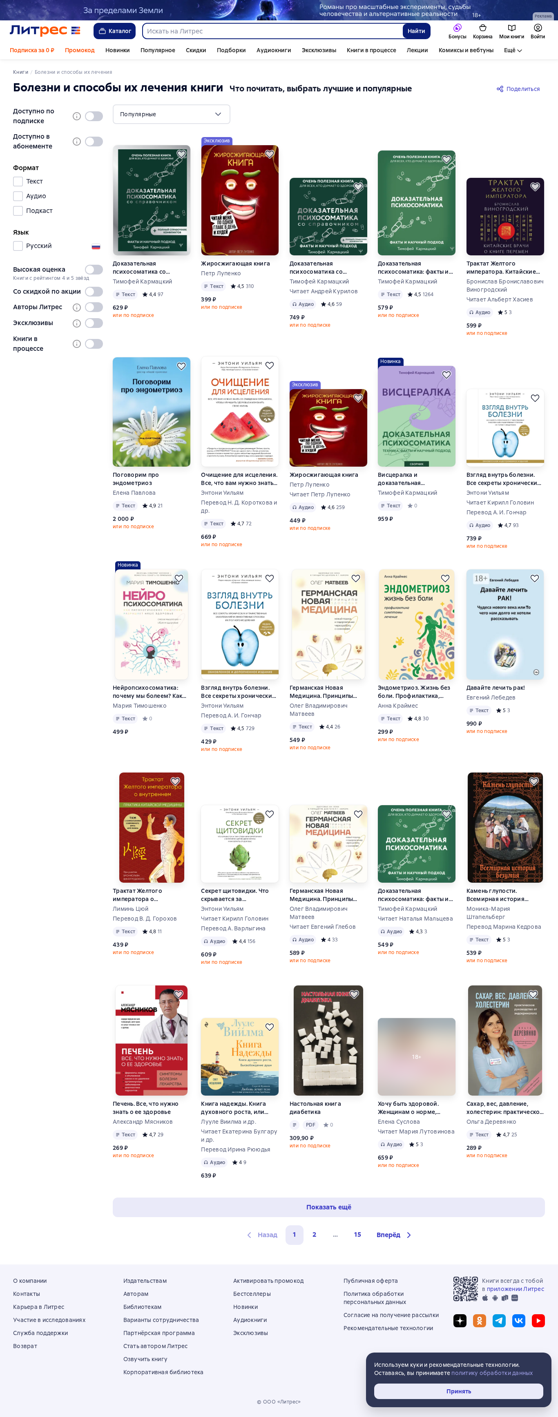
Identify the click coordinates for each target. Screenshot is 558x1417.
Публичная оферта (371, 1280)
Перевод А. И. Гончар (496, 512)
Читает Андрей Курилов (324, 291)
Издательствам (145, 1280)
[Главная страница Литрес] (45, 31)
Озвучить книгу (145, 1359)
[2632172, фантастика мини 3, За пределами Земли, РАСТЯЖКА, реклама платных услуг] (279, 10)
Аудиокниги (274, 50)
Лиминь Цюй (131, 908)
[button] (395, 1235)
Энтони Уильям (222, 492)
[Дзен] (459, 1320)
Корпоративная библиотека (163, 1372)
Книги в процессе (371, 50)
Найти (416, 31)
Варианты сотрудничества (161, 1320)
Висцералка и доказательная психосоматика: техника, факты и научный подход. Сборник (415, 479)
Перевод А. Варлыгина (233, 928)
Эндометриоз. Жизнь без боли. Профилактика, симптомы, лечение (414, 692)
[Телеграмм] (499, 1320)
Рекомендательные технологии (388, 1328)
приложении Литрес (515, 1289)
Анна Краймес (398, 705)
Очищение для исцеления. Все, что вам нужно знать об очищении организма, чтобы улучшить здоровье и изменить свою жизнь (239, 479)
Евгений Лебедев (491, 697)
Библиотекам (142, 1307)
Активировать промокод (268, 1280)
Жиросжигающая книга (235, 263)
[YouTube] (538, 1320)
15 (357, 1234)
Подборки (231, 50)
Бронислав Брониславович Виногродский (505, 285)
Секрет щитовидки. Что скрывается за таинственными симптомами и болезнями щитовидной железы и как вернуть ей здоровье (239, 895)
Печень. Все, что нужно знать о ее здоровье (146, 1108)
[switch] (94, 116)
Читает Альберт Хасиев (499, 299)
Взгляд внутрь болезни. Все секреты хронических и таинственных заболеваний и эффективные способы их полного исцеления (503, 479)
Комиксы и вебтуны (466, 50)
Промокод (80, 50)
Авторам (136, 1293)
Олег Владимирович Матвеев (319, 709)
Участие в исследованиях (49, 1320)
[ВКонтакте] (518, 1320)
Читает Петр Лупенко (320, 494)
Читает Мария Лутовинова (416, 1131)
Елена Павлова (134, 492)
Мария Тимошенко (140, 705)
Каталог (120, 31)
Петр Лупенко (221, 273)
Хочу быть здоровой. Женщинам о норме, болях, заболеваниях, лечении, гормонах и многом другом (409, 1108)
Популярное (158, 50)
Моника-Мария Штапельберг (488, 913)
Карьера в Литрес (38, 1307)
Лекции (417, 50)
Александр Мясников (143, 1121)
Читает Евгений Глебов (323, 926)
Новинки (117, 50)
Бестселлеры (252, 1293)
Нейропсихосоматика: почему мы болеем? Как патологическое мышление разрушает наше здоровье (147, 692)
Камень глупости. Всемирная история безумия (495, 895)
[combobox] (272, 31)
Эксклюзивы (319, 50)
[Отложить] (181, 154)
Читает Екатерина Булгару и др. (239, 1135)
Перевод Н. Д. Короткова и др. (239, 506)
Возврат (25, 1346)
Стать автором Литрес (155, 1346)
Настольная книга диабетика (315, 1108)
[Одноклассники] (479, 1320)
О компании (30, 1280)
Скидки (196, 50)
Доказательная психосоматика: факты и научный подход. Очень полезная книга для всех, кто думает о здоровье (414, 268)
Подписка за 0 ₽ (32, 50)
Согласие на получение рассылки (391, 1315)
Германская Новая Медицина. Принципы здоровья (321, 692)
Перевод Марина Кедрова (504, 926)
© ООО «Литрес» (279, 1402)
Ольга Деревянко (491, 1121)
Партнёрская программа (159, 1333)
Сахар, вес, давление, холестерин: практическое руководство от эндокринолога (504, 1108)
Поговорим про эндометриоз (136, 479)
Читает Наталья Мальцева (415, 918)
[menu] (171, 114)
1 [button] (294, 1234)
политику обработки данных (492, 1373)
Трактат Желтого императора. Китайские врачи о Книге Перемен (501, 268)
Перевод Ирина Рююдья (235, 1149)
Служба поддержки (40, 1333)
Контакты (26, 1293)
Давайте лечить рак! (495, 687)
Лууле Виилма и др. (228, 1121)
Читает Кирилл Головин (500, 502)
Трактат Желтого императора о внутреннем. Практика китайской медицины (145, 895)
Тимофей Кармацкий (142, 281)
